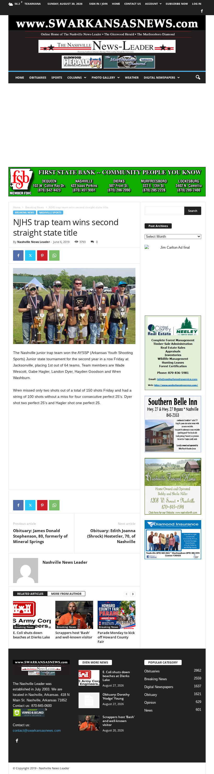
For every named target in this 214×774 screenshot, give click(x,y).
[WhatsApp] (54, 255)
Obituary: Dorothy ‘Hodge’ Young (116, 696)
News (148, 710)
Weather (132, 77)
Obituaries (37, 77)
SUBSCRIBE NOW (177, 3)
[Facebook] (202, 11)
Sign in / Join (98, 3)
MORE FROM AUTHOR (66, 594)
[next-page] (132, 594)
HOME (116, 3)
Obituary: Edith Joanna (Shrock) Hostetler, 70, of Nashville (111, 536)
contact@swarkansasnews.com (37, 730)
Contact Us (132, 3)
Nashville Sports (50, 212)
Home (19, 77)
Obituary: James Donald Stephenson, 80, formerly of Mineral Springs (40, 536)
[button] (198, 77)
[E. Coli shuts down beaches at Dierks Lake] (32, 615)
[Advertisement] (107, 122)
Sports (56, 77)
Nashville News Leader (33, 242)
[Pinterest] (42, 255)
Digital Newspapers (159, 77)
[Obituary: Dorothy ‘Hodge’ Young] (89, 700)
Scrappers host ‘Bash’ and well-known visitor (73, 634)
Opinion (150, 703)
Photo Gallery (103, 77)
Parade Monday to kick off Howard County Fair (116, 637)
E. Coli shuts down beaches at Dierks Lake (31, 634)
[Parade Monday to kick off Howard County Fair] (116, 615)
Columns (74, 77)
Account (151, 3)
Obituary (150, 695)
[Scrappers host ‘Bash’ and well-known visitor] (74, 615)
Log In (196, 3)
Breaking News (34, 207)
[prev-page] (126, 594)
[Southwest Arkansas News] (107, 43)
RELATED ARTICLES (30, 594)
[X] (30, 255)
